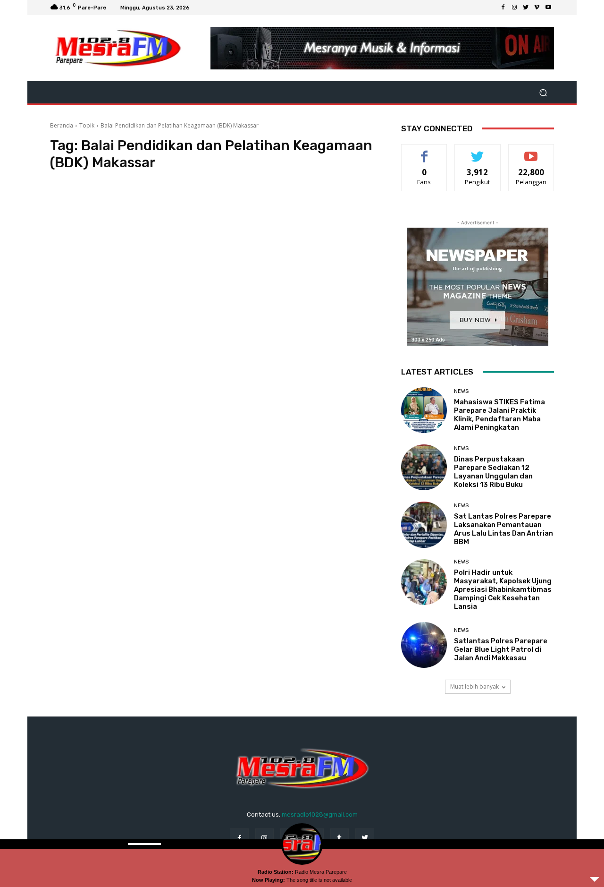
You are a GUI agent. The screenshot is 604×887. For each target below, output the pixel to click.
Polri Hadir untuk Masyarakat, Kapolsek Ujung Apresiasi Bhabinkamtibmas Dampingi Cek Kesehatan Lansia (503, 589)
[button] (543, 92)
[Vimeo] (537, 7)
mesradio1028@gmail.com (320, 814)
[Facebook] (503, 7)
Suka (424, 151)
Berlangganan (531, 151)
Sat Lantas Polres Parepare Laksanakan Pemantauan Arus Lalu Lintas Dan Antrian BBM (503, 529)
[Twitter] (525, 7)
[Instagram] (514, 7)
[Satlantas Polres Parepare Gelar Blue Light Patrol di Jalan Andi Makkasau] (424, 645)
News (461, 391)
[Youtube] (548, 7)
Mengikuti (478, 151)
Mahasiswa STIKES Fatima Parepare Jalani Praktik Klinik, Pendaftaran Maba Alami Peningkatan (499, 415)
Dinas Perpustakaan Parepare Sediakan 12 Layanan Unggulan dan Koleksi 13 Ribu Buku (493, 472)
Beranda (61, 125)
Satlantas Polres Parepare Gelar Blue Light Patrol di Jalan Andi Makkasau (500, 649)
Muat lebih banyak (474, 686)
